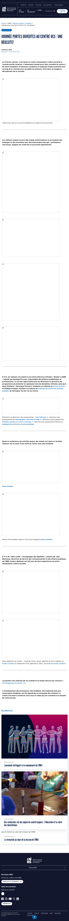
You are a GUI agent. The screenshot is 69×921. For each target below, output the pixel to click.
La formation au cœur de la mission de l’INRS (21, 839)
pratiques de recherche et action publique (18, 424)
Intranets (31, 5)
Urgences (29, 913)
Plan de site (30, 915)
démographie (20, 419)
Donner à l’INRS (62, 11)
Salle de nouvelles (18, 23)
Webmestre (7, 903)
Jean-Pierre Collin (33, 419)
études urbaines (59, 386)
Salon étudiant (7, 486)
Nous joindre (47, 5)
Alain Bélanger (40, 417)
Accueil (3, 23)
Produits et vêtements (11, 881)
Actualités (28, 23)
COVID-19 (23, 5)
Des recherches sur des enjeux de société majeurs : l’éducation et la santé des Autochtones (33, 823)
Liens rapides (58, 5)
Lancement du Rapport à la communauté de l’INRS (23, 765)
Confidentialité (44, 913)
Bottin (51, 913)
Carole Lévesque (24, 422)
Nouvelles (39, 5)
